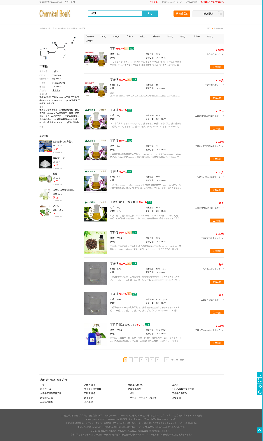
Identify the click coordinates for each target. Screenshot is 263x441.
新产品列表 (165, 415)
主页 (63, 415)
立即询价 (259, 380)
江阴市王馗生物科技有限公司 (208, 330)
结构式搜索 (208, 13)
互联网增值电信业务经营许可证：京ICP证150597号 (88, 423)
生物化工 (56, 90)
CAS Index (122, 415)
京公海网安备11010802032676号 (161, 419)
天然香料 (75, 29)
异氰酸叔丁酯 (46, 398)
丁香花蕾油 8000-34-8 (123, 324)
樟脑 (55, 174)
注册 (73, 2)
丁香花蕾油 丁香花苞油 (124, 202)
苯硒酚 (175, 385)
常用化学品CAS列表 (137, 415)
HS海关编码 (186, 415)
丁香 (113, 48)
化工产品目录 (54, 29)
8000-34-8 (56, 75)
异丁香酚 (88, 398)
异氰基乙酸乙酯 (179, 393)
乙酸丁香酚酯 (134, 389)
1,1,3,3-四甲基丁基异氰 (183, 389)
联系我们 (93, 415)
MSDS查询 (197, 415)
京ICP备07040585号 (137, 419)
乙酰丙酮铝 (89, 385)
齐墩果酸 (88, 402)
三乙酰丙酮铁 (46, 402)
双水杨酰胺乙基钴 (92, 389)
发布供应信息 (192, 2)
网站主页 (43, 29)
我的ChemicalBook (170, 2)
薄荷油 (56, 206)
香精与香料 (65, 29)
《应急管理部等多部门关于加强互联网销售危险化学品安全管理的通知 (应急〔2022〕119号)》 (116, 434)
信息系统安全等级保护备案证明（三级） (166, 423)
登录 (67, 2)
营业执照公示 (191, 423)
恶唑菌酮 (176, 398)
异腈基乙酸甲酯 (135, 385)
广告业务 (83, 415)
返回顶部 (259, 430)
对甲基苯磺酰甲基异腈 (50, 393)
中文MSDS (112, 415)
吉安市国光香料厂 (213, 54)
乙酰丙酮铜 (89, 393)
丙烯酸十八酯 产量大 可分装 (65, 141)
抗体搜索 (183, 13)
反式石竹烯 (45, 389)
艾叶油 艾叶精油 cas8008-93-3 (65, 190)
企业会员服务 (72, 415)
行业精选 (154, 2)
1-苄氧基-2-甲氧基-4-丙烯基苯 (142, 398)
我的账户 (259, 374)
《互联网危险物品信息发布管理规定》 (176, 434)
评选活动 (176, 415)
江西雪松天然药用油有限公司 (208, 116)
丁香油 (82, 29)
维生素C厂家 (59, 158)
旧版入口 (102, 415)
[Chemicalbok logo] (55, 13)
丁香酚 (131, 393)
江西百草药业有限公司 (211, 238)
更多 (41, 127)
